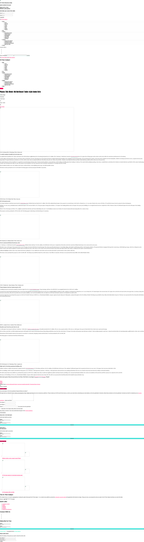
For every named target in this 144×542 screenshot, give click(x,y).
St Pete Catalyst (17, 531)
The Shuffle (6, 36)
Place (5, 27)
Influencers (6, 37)
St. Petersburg (31, 384)
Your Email (2, 539)
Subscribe (2, 17)
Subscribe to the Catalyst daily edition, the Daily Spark (12, 408)
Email (1, 15)
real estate (22, 384)
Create (5, 26)
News (3, 21)
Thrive (5, 24)
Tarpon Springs (37, 384)
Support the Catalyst (8, 40)
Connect (3, 39)
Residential (26, 384)
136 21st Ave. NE (74, 156)
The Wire (4, 507)
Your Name (2, 537)
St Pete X (4, 508)
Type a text (2, 55)
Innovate (6, 23)
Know (5, 22)
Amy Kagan (2, 106)
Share (1, 541)
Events (3, 45)
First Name (2, 402)
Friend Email (2, 540)
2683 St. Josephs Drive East (33, 329)
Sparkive (4, 506)
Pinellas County (17, 384)
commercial (8, 384)
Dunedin (12, 384)
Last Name (2, 404)
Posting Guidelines (29, 410)
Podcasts (6, 38)
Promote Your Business (9, 43)
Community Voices (8, 32)
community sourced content (60, 497)
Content (3, 31)
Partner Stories (7, 34)
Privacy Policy (3, 531)
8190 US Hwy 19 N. (24, 203)
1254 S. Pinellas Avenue (34, 289)
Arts (3, 30)
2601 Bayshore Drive (20, 245)
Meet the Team (7, 44)
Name (1, 13)
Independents (7, 35)
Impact (5, 28)
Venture (6, 29)
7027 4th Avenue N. (30, 368)
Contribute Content (8, 41)
